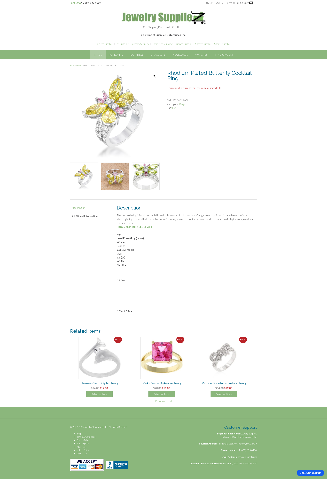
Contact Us (82, 453)
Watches (201, 54)
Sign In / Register (215, 3)
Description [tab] (78, 207)
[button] (154, 76)
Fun (174, 107)
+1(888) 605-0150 (91, 3)
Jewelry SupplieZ (140, 43)
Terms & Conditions (86, 436)
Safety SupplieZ (203, 43)
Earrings (136, 54)
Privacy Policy (83, 440)
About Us (81, 447)
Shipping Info (83, 443)
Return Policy (83, 450)
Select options (101, 394)
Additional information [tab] (85, 216)
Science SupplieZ (184, 43)
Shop (79, 433)
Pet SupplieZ (122, 43)
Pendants (116, 54)
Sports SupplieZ (222, 43)
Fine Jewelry (224, 54)
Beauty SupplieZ (104, 43)
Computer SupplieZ (162, 43)
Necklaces (180, 54)
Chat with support (310, 472)
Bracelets (158, 54)
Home (73, 65)
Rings (98, 54)
